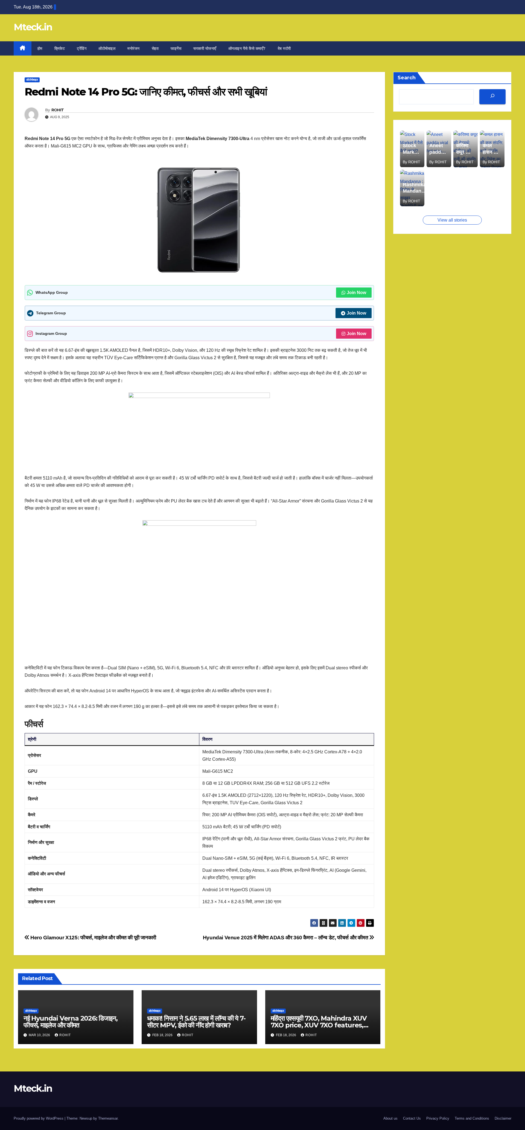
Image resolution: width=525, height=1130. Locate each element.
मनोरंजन (133, 48)
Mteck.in (33, 27)
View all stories (452, 220)
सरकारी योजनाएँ (204, 48)
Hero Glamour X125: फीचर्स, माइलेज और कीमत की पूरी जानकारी (92, 937)
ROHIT (57, 110)
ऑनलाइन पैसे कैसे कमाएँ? (247, 48)
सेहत (155, 48)
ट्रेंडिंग (81, 48)
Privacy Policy (437, 1118)
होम (39, 48)
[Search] (492, 96)
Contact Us (412, 1118)
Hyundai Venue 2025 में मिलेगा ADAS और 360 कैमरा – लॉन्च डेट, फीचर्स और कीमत (286, 937)
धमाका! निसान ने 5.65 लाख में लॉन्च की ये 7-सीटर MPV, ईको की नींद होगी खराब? (196, 1021)
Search (407, 78)
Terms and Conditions (472, 1118)
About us (390, 1118)
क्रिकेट (59, 48)
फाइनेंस (176, 48)
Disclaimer (503, 1118)
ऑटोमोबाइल (106, 48)
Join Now (356, 292)
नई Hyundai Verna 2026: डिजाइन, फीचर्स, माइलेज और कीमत (70, 1021)
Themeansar (108, 1118)
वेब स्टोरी (284, 48)
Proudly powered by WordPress (39, 1118)
